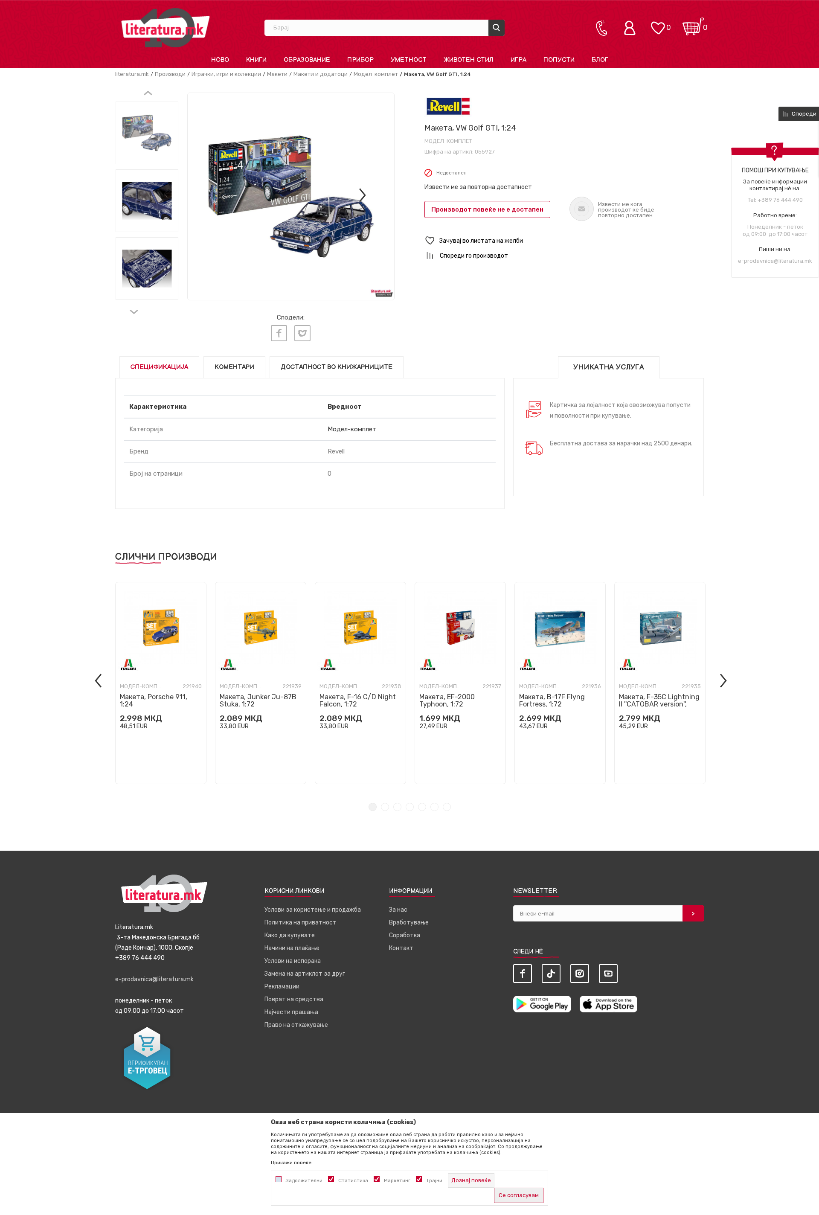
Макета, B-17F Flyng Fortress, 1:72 (552, 700)
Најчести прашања (291, 1012)
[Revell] (448, 106)
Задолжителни (304, 1180)
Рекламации (281, 986)
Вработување (409, 922)
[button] (564, 241)
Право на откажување (296, 1025)
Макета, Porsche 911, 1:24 (153, 700)
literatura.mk (132, 74)
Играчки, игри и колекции (226, 74)
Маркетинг (397, 1180)
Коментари (234, 367)
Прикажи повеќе (291, 1162)
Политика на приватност (300, 922)
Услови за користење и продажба (312, 909)
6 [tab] (434, 807)
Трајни (434, 1180)
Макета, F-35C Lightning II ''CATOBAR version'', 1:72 (659, 704)
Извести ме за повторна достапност (478, 187)
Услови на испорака (292, 961)
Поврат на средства (293, 999)
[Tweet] (302, 333)
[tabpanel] (160, 683)
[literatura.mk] (165, 27)
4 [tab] (410, 807)
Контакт (401, 948)
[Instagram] (579, 973)
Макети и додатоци (320, 74)
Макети (277, 74)
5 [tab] (422, 807)
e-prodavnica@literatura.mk (775, 261)
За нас (398, 909)
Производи (170, 74)
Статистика (353, 1180)
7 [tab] (447, 807)
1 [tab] (373, 807)
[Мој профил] (632, 28)
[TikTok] (551, 973)
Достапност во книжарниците (336, 367)
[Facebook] (279, 333)
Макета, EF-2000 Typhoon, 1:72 (447, 700)
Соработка (404, 935)
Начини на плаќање (291, 948)
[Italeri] (128, 664)
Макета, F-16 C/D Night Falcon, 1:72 (357, 700)
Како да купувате (289, 935)
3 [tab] (397, 807)
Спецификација (159, 367)
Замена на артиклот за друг (304, 973)
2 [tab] (385, 807)
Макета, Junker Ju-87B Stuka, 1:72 (258, 700)
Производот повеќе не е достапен (487, 209)
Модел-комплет (376, 74)
